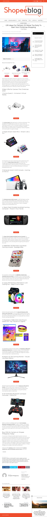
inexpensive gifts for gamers (7, 461)
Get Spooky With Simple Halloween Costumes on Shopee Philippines (8, 505)
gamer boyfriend (9, 459)
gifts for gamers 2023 (7, 460)
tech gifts (7, 462)
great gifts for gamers (24, 460)
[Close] (32, 496)
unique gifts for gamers (13, 462)
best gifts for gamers (6, 458)
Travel (40, 510)
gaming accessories (16, 459)
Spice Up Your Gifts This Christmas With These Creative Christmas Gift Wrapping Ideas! (16, 496)
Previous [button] (2, 70)
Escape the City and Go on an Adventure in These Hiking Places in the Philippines (39, 513)
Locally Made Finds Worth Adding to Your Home (39, 59)
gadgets (21, 458)
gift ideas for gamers (23, 459)
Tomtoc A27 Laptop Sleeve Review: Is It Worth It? (38, 46)
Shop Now (7, 76)
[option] (7, 70)
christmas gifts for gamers (14, 458)
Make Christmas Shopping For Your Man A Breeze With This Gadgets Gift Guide (26, 496)
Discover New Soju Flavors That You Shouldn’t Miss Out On (25, 475)
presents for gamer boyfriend (18, 461)
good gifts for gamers (16, 460)
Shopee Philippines (24, 29)
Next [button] (29, 70)
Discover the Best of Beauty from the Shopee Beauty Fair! (23, 504)
